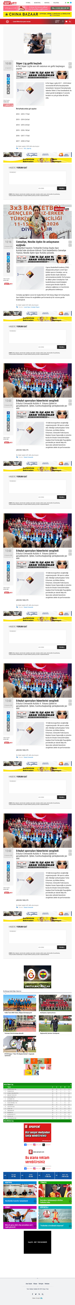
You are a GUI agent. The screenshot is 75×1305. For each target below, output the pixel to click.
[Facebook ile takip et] (32, 1294)
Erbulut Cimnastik (28, 457)
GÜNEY (7, 1207)
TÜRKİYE (43, 1182)
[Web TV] (68, 2)
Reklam (47, 1284)
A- (70, 67)
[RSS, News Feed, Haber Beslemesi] (39, 1294)
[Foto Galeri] (71, 2)
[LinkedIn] (8, 82)
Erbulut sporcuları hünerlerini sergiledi (25, 21)
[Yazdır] (8, 89)
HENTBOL (8, 1182)
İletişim (41, 1284)
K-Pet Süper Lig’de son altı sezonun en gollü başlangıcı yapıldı (40, 67)
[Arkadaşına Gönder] (8, 85)
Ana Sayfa (29, 1284)
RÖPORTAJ (44, 1207)
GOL (25, 148)
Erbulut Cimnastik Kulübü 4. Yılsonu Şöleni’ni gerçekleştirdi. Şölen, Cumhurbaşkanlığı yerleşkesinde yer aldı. (41, 405)
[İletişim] (66, 21)
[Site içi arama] (70, 21)
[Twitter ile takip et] (36, 1294)
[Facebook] (8, 75)
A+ (70, 64)
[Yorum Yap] (8, 92)
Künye (35, 1284)
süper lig (29, 148)
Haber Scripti (36, 1298)
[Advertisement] (37, 1260)
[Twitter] (8, 79)
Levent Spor (27, 307)
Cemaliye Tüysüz (35, 307)
